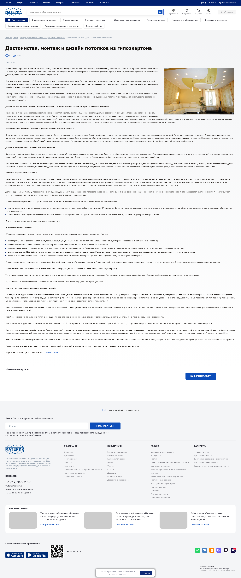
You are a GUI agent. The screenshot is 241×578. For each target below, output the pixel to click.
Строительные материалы (44, 20)
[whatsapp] (197, 550)
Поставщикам (70, 459)
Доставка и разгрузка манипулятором (211, 459)
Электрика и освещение (216, 20)
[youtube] (233, 550)
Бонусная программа (117, 452)
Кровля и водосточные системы (23, 26)
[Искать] (160, 12)
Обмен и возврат (115, 476)
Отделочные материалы (96, 20)
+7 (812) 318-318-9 (207, 2)
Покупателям (115, 446)
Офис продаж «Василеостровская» (208, 513)
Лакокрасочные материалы (127, 20)
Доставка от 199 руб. (203, 455)
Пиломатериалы (70, 20)
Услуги (20, 2)
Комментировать (201, 376)
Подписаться (105, 426)
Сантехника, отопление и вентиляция (61, 26)
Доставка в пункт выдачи (162, 452)
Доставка (33, 2)
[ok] (211, 550)
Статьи (15, 38)
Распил (154, 459)
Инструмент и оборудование (185, 20)
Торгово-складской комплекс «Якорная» (59, 513)
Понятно (146, 573)
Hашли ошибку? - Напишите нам (123, 410)
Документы (69, 455)
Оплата (46, 2)
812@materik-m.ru (13, 486)
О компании (74, 2)
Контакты (90, 2)
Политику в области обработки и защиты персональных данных (73, 432)
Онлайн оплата (227, 12)
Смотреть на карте (49, 524)
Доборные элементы (160, 497)
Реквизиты (69, 466)
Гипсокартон (52, 352)
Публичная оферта (73, 476)
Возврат (59, 2)
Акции (8, 2)
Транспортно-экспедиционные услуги (211, 466)
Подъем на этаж (158, 487)
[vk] (204, 550)
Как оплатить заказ (116, 459)
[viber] (218, 550)
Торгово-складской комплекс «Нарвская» (136, 513)
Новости (68, 462)
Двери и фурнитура (156, 20)
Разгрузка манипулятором (163, 483)
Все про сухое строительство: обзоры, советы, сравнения (42, 38)
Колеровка (156, 455)
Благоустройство (94, 26)
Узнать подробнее (117, 574)
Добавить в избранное (118, 480)
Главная (8, 38)
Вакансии (104, 2)
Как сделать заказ (115, 455)
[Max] (226, 550)
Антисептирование (159, 494)
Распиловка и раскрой (161, 480)
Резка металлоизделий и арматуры (167, 476)
